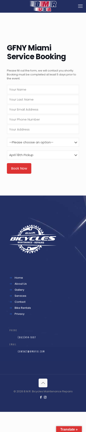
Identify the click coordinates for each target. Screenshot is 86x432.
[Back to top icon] (43, 383)
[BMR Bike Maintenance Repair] (43, 6)
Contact (20, 302)
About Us (21, 284)
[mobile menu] (80, 6)
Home (19, 278)
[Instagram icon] (45, 397)
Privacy (19, 314)
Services (20, 296)
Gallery (19, 290)
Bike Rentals (23, 308)
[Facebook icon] (40, 397)
